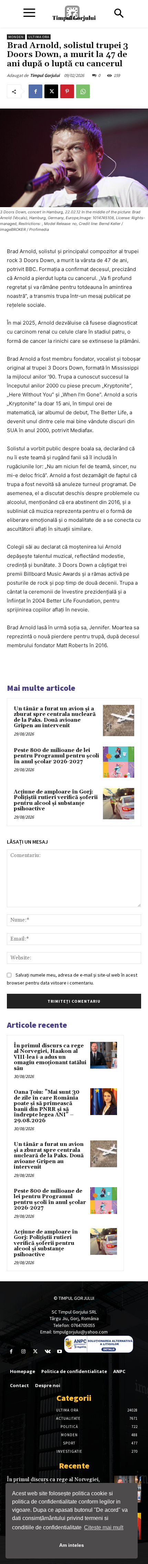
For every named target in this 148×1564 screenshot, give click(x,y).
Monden (16, 37)
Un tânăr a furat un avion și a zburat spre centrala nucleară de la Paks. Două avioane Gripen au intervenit (55, 717)
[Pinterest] (67, 91)
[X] (51, 91)
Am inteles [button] (71, 1545)
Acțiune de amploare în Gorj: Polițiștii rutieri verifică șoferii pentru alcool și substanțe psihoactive (56, 800)
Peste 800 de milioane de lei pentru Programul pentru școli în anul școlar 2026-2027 (56, 756)
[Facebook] (35, 91)
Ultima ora (38, 37)
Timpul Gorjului (45, 75)
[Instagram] (23, 1351)
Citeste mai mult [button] (103, 1527)
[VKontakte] (47, 1351)
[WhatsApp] (83, 91)
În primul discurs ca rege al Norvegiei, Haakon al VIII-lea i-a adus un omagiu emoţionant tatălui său (50, 1057)
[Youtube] (59, 1351)
